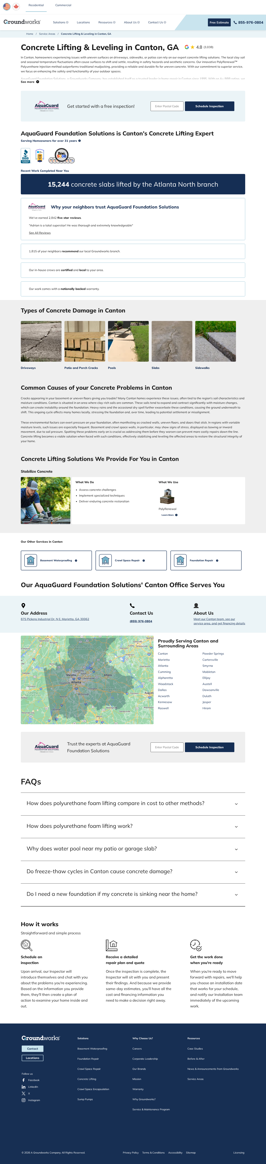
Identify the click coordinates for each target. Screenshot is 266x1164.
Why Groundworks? (143, 1099)
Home (29, 33)
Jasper (206, 702)
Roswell (163, 708)
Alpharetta (165, 678)
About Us (130, 22)
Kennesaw (165, 702)
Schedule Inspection (209, 106)
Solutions (59, 22)
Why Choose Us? (142, 1038)
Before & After (195, 1058)
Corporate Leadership (145, 1058)
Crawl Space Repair (89, 1069)
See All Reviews (40, 233)
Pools (112, 368)
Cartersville (210, 659)
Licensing (238, 1152)
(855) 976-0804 (141, 621)
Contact (32, 1048)
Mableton (208, 672)
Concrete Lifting (86, 1079)
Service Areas (47, 33)
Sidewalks (202, 368)
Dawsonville (210, 690)
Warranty (137, 1089)
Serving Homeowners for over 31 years (49, 140)
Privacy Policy (131, 1152)
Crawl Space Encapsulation (93, 1089)
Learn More (168, 515)
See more (28, 82)
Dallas (162, 690)
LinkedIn (33, 1086)
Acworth (164, 696)
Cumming (164, 672)
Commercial (63, 5)
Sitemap (191, 1152)
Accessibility (175, 1152)
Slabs (155, 368)
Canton (163, 653)
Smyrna (207, 665)
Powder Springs (213, 653)
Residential (36, 5)
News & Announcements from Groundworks (213, 1069)
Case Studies (195, 1048)
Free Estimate (219, 22)
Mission (136, 1079)
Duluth (206, 696)
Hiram (206, 708)
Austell (207, 684)
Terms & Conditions (153, 1152)
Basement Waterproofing (92, 1048)
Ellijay (206, 678)
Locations (83, 22)
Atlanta (163, 665)
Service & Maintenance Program (151, 1109)
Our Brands (139, 1069)
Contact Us (155, 22)
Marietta (164, 659)
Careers (137, 1048)
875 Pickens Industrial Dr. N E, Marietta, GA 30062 (55, 619)
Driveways (28, 368)
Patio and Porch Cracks (81, 368)
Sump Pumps (85, 1099)
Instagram (34, 1100)
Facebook (33, 1080)
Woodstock (165, 684)
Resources (105, 22)
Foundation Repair (88, 1058)
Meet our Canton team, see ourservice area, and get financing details (219, 621)
